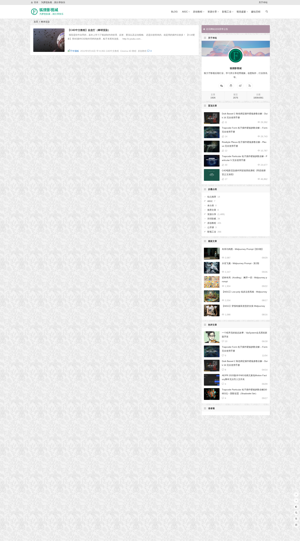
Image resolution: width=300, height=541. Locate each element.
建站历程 (255, 11)
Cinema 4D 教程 (128, 51)
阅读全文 (192, 49)
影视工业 (226, 11)
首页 (36, 21)
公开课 (210, 227)
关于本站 (263, 2)
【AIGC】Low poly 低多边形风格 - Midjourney (244, 292)
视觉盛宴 (241, 11)
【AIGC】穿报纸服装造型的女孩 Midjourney (243, 306)
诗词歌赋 (211, 218)
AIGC (185, 11)
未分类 (210, 205)
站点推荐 (211, 196)
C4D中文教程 (112, 51)
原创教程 (197, 11)
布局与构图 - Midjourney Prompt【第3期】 (243, 249)
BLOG (174, 11)
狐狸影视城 (48, 10)
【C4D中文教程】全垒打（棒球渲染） (89, 30)
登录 (36, 2)
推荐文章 (211, 210)
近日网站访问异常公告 (217, 29)
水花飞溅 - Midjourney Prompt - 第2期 (240, 263)
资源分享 (212, 11)
